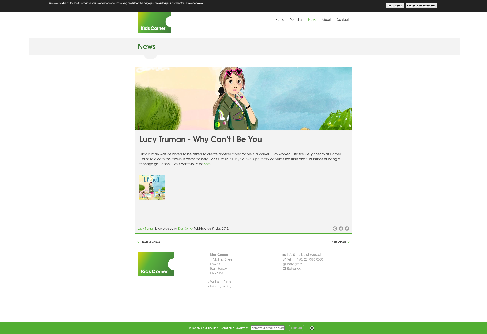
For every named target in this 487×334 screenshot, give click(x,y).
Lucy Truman (146, 228)
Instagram (295, 263)
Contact (343, 19)
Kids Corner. (186, 228)
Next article (339, 242)
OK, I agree (395, 5)
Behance (294, 268)
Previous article (150, 242)
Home (279, 19)
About (326, 19)
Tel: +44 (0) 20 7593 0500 (305, 259)
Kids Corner (166, 22)
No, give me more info (421, 5)
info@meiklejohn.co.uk (304, 254)
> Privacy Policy (219, 286)
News (312, 19)
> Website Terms (219, 281)
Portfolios (296, 19)
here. (208, 163)
